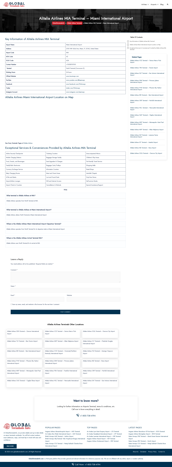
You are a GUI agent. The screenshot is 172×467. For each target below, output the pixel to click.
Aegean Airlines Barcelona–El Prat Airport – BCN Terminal (147, 431)
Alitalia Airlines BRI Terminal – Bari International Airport (23, 351)
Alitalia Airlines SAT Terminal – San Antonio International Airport (147, 74)
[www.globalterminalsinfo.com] (14, 4)
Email (13, 295)
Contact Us (161, 452)
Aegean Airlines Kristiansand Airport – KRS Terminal (102, 441)
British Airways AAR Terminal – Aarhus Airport (59, 436)
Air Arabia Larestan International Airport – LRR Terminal (104, 436)
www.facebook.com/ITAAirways (76, 84)
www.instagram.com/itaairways (75, 92)
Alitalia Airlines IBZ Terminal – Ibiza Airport (96, 361)
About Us (135, 452)
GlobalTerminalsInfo (58, 23)
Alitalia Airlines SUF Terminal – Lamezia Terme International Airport (144, 136)
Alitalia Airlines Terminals (74, 23)
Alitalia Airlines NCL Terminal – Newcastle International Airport (147, 109)
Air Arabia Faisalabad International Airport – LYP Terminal (104, 434)
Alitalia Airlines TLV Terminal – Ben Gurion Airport (22, 341)
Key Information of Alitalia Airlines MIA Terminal (142, 41)
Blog (161, 4)
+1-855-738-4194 (87, 415)
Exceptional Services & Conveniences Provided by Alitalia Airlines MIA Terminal (148, 48)
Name (13, 286)
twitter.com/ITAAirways (73, 88)
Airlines (144, 4)
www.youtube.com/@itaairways (75, 80)
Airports (153, 4)
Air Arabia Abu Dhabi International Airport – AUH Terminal (63, 434)
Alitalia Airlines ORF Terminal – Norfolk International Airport (146, 101)
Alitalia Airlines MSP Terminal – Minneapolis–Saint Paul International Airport (147, 123)
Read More (10, 446)
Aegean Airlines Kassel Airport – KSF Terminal (101, 439)
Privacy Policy (152, 452)
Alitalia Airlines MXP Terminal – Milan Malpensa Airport (61, 341)
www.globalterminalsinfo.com (19, 452)
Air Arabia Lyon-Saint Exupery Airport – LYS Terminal (103, 431)
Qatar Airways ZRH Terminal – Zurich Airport (142, 441)
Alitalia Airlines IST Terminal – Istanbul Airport (144, 142)
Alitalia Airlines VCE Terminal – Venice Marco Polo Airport (145, 61)
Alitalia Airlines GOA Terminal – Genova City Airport (99, 331)
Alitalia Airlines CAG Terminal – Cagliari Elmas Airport (23, 381)
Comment (14, 270)
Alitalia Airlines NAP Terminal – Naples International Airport (146, 116)
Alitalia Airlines (28, 143)
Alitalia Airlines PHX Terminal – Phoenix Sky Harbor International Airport (145, 89)
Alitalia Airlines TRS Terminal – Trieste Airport (144, 68)
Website (69, 295)
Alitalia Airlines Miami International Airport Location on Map (145, 44)
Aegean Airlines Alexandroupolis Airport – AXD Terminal (62, 431)
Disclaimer (143, 452)
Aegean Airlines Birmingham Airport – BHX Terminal (144, 434)
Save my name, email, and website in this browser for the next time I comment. (36, 304)
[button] (167, 4)
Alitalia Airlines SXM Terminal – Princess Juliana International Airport (144, 81)
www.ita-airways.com (72, 76)
